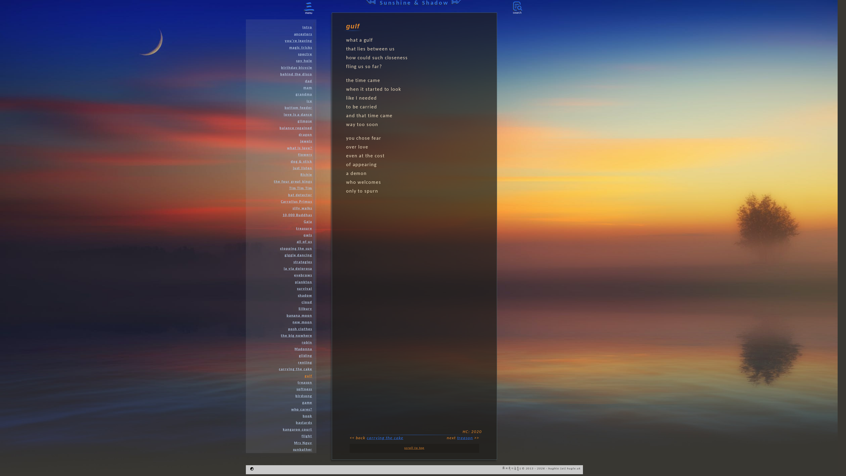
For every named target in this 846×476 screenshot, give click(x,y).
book (307, 416)
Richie (306, 175)
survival (304, 289)
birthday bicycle (296, 68)
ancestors (303, 34)
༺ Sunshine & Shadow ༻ (414, 3)
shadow (305, 296)
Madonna (303, 349)
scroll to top (414, 448)
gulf (308, 376)
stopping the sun (296, 249)
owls (308, 235)
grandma (304, 94)
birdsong (303, 396)
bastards (304, 423)
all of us (304, 242)
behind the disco (296, 74)
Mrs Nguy (303, 443)
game (307, 403)
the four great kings (293, 182)
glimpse (305, 121)
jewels (306, 141)
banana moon (299, 316)
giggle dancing (298, 255)
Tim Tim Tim (300, 188)
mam (307, 88)
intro (307, 27)
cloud (307, 302)
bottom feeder (298, 108)
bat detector (300, 195)
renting (305, 362)
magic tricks (300, 48)
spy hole (304, 61)
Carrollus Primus (296, 202)
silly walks (302, 208)
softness (304, 389)
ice (309, 101)
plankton (303, 282)
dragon (305, 135)
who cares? (301, 409)
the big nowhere (296, 336)
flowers (305, 155)
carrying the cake (385, 438)
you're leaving (298, 41)
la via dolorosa (298, 269)
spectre (305, 54)
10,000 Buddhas (297, 215)
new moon (302, 322)
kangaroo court (297, 429)
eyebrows (303, 275)
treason (465, 438)
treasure (304, 229)
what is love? (299, 148)
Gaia (308, 222)
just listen (302, 168)
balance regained (296, 128)
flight (307, 436)
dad (308, 81)
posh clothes (300, 329)
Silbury (305, 309)
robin (307, 342)
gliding (305, 356)
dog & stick (301, 162)
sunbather (302, 450)
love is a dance (298, 115)
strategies (302, 262)
